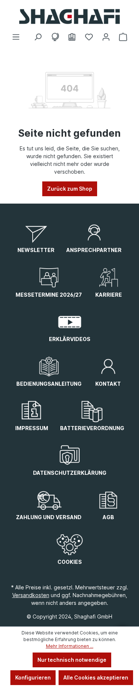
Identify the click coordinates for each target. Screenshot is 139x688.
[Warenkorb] (123, 37)
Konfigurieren (33, 677)
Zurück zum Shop (69, 188)
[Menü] (15, 37)
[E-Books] (71, 37)
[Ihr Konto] (106, 37)
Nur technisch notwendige (71, 660)
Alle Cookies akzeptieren (95, 677)
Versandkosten (30, 595)
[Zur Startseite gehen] (69, 16)
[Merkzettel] (88, 37)
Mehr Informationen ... (69, 646)
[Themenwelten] (54, 37)
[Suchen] (37, 37)
